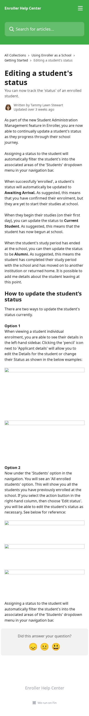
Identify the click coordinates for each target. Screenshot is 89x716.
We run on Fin (47, 703)
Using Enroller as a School (51, 55)
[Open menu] (80, 8)
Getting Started (16, 60)
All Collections (15, 55)
